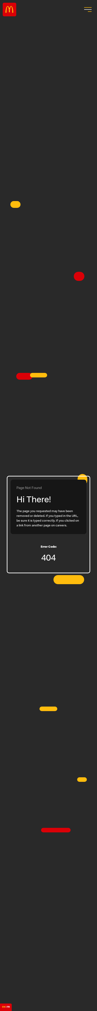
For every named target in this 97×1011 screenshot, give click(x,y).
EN (3, 1007)
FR (8, 1007)
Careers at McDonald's (9, 9)
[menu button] (87, 9)
